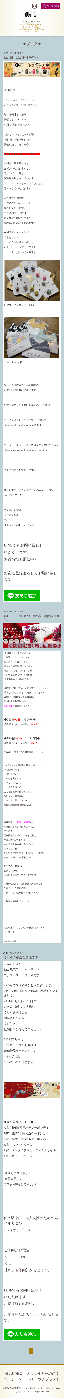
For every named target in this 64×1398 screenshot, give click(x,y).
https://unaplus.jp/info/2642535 (17, 805)
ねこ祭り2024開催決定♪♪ (21, 57)
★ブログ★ (32, 44)
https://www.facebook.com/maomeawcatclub (26, 450)
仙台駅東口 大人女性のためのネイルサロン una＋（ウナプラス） (31, 1376)
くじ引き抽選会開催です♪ (21, 957)
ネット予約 (12, 525)
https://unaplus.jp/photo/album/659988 (22, 425)
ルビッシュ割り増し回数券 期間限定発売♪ (31, 617)
